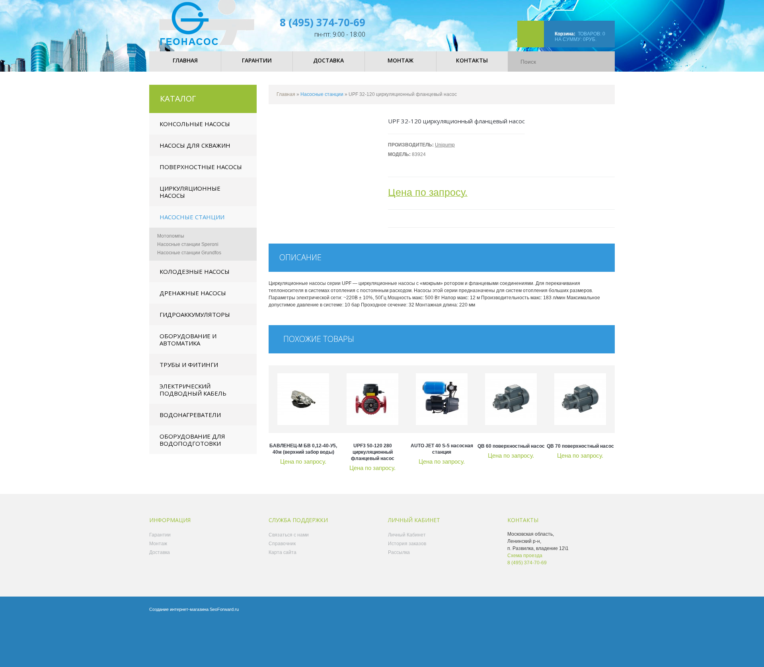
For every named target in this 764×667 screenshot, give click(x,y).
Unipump (445, 145)
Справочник (282, 543)
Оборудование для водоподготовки (192, 439)
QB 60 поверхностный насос (511, 446)
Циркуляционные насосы (190, 191)
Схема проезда (524, 555)
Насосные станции (192, 217)
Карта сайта (282, 552)
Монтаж (158, 543)
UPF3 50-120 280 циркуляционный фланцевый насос (372, 452)
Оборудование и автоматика (188, 339)
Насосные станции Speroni (187, 244)
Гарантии (160, 535)
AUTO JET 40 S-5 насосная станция (442, 449)
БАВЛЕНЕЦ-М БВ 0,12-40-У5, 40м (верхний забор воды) (303, 449)
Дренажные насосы (193, 293)
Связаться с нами (289, 535)
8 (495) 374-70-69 (322, 22)
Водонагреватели (190, 415)
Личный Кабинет (407, 535)
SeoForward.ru (224, 609)
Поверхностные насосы (201, 167)
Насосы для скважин (195, 145)
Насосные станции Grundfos (189, 252)
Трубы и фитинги (189, 365)
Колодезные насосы (195, 271)
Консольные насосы (195, 124)
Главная (286, 94)
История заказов (407, 543)
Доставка (159, 552)
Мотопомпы (170, 236)
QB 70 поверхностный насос (580, 446)
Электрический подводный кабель (193, 389)
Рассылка (399, 552)
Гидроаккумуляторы (195, 314)
